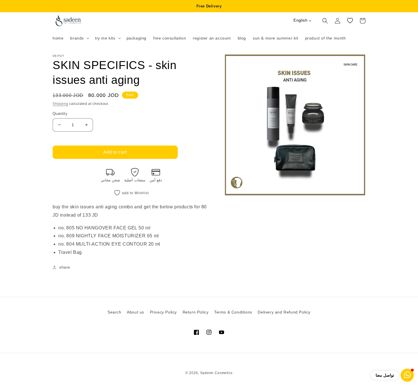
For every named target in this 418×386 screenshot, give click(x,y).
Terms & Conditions (233, 312)
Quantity (60, 113)
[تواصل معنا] (407, 375)
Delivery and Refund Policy (284, 312)
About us (135, 312)
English (300, 20)
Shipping (60, 104)
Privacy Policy (163, 312)
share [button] (64, 267)
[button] (79, 38)
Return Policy (196, 312)
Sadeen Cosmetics (216, 373)
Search (114, 312)
